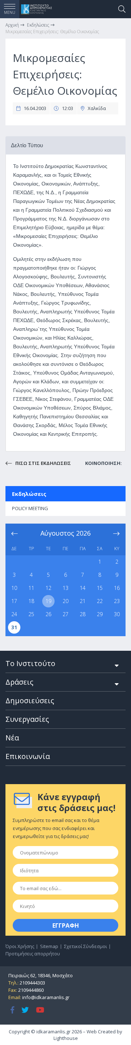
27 (65, 614)
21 (83, 601)
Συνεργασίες (27, 719)
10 (14, 587)
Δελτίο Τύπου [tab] (27, 145)
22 (100, 601)
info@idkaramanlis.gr (46, 997)
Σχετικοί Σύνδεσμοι (85, 946)
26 (48, 614)
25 (31, 614)
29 (100, 614)
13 (65, 587)
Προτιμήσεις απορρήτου (32, 953)
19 (48, 601)
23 (117, 601)
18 (31, 601)
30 (117, 614)
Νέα (12, 738)
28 (83, 614)
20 (65, 601)
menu (9, 12)
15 (100, 587)
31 (14, 627)
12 (48, 587)
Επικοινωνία (27, 756)
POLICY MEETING (30, 508)
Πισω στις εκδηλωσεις (42, 463)
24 (14, 614)
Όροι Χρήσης (19, 946)
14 (83, 587)
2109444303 (32, 982)
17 (14, 601)
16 (117, 587)
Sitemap (49, 946)
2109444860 (31, 990)
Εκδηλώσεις (29, 493)
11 (31, 587)
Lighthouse (65, 1038)
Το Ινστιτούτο (30, 663)
